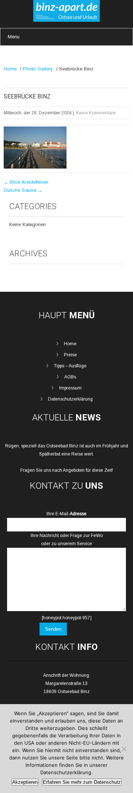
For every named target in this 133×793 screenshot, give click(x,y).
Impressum (70, 388)
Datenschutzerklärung (70, 399)
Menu (14, 36)
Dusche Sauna (23, 190)
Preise (70, 354)
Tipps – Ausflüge (70, 365)
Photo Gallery (38, 69)
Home (10, 69)
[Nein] (123, 748)
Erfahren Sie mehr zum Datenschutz (82, 782)
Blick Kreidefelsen (26, 182)
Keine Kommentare (96, 112)
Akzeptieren (25, 782)
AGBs (70, 377)
